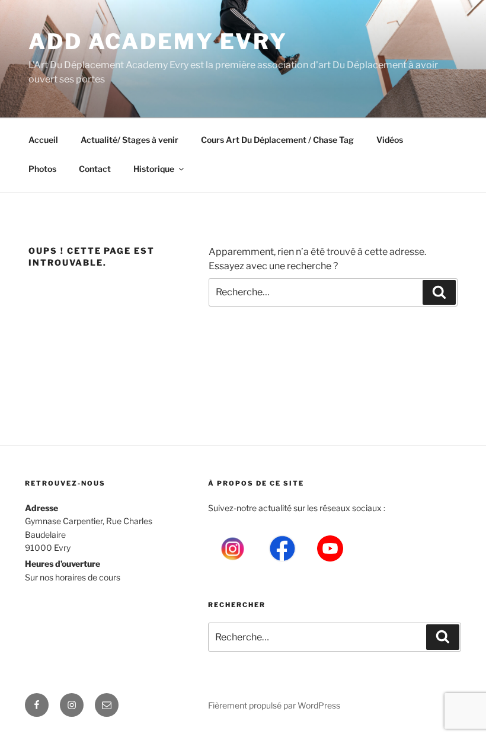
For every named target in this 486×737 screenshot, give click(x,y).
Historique (153, 169)
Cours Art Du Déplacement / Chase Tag (277, 140)
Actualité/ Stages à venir (129, 140)
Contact (95, 169)
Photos (42, 169)
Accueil (43, 140)
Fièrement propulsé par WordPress (274, 705)
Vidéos (389, 140)
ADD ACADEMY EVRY (157, 41)
